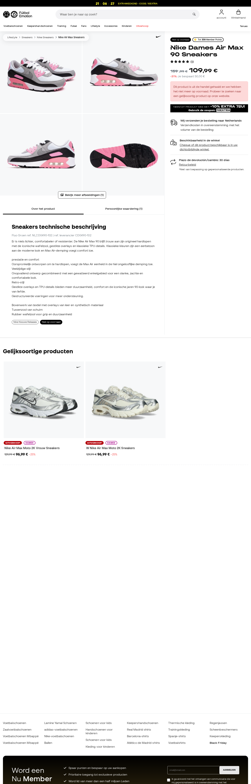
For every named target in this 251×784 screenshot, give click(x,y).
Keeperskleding (220, 736)
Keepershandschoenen (40, 26)
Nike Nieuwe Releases (25, 322)
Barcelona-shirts (138, 736)
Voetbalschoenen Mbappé (21, 736)
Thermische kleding (181, 723)
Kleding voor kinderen (100, 746)
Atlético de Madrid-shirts (143, 742)
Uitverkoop (142, 26)
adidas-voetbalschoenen (61, 729)
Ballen (48, 742)
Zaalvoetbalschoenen (17, 729)
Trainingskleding (179, 729)
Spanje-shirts (177, 736)
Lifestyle (95, 26)
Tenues (244, 26)
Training (61, 26)
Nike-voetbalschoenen (59, 736)
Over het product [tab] (43, 208)
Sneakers (27, 37)
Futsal (74, 26)
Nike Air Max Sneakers (71, 37)
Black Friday (218, 742)
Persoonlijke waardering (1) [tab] (123, 208)
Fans (83, 26)
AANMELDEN (229, 770)
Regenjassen (218, 723)
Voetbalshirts (177, 742)
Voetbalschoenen (13, 26)
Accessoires (110, 26)
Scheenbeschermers (224, 729)
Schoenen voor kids (99, 723)
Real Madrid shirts (139, 729)
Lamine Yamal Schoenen (60, 723)
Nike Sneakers (45, 37)
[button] (209, 145)
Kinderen (127, 26)
